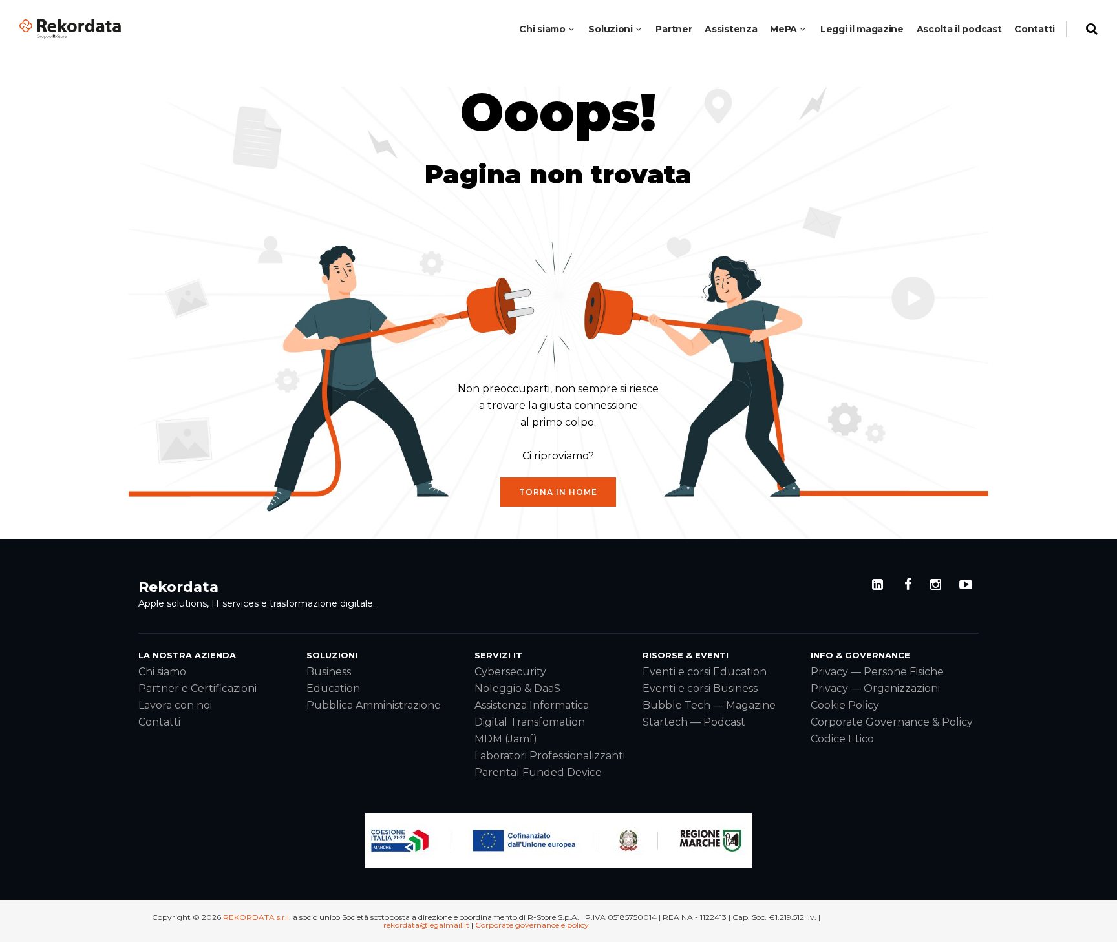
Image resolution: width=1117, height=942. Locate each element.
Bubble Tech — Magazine (709, 705)
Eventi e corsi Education (705, 671)
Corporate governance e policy (532, 925)
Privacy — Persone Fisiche (877, 671)
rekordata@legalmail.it (426, 925)
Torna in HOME (558, 492)
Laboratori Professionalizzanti (549, 755)
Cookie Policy (845, 705)
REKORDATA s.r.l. (257, 917)
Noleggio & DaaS (517, 688)
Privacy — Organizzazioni (875, 688)
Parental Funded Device (538, 772)
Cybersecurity (510, 671)
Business (328, 671)
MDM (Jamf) (505, 739)
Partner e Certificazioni (197, 688)
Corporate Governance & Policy (892, 722)
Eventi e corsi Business (700, 688)
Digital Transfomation (529, 722)
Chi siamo (162, 671)
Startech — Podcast (694, 722)
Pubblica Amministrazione (373, 705)
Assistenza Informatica (531, 705)
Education (333, 688)
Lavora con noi (175, 705)
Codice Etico (842, 739)
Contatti (159, 722)
